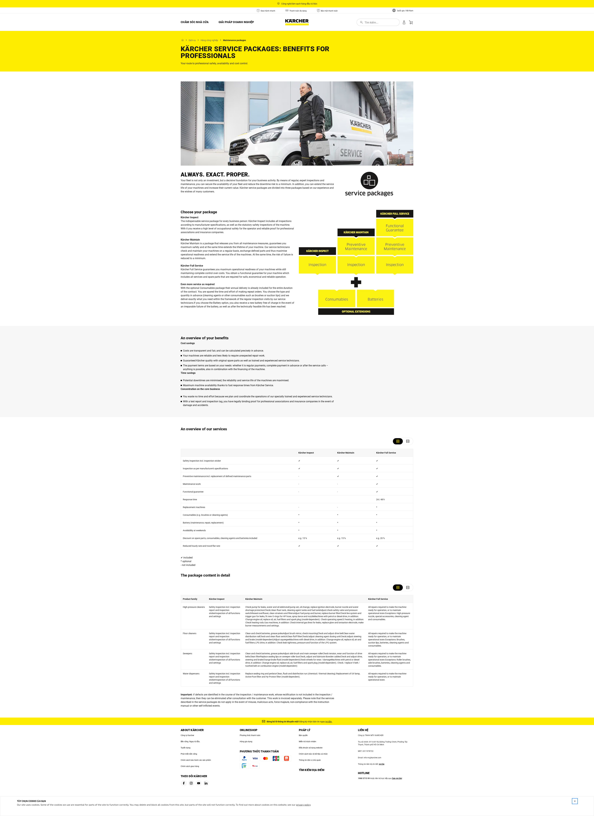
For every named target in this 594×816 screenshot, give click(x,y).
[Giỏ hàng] (410, 22)
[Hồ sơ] (404, 22)
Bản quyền (303, 735)
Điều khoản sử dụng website (310, 748)
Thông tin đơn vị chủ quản (310, 760)
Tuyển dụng (185, 748)
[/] (297, 22)
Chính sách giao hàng (190, 766)
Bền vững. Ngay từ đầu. (190, 741)
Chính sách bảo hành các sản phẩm (196, 760)
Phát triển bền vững (189, 754)
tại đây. (328, 721)
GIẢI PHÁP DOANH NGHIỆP (236, 22)
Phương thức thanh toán (250, 735)
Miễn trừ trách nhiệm (307, 741)
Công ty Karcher (187, 735)
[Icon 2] (191, 783)
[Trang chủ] (182, 40)
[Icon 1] (184, 783)
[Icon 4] (206, 783)
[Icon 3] (199, 783)
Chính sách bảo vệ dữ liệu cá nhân (313, 754)
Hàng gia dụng (246, 741)
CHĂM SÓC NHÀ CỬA (195, 22)
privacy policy (303, 804)
